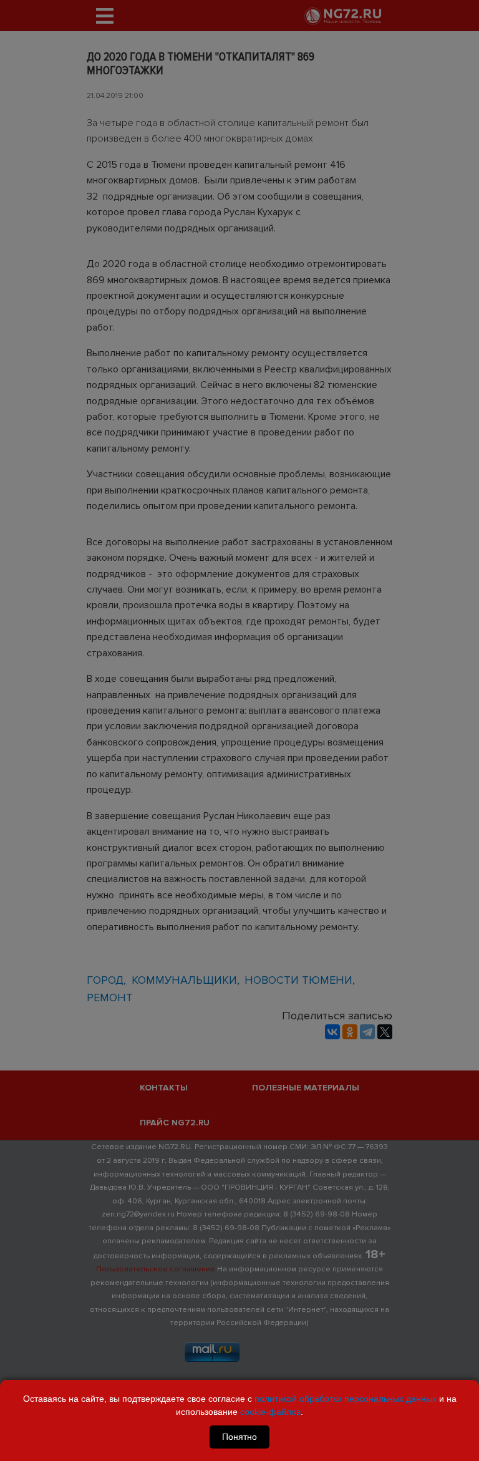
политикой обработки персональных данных (345, 1399)
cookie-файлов (270, 1412)
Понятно (239, 1437)
